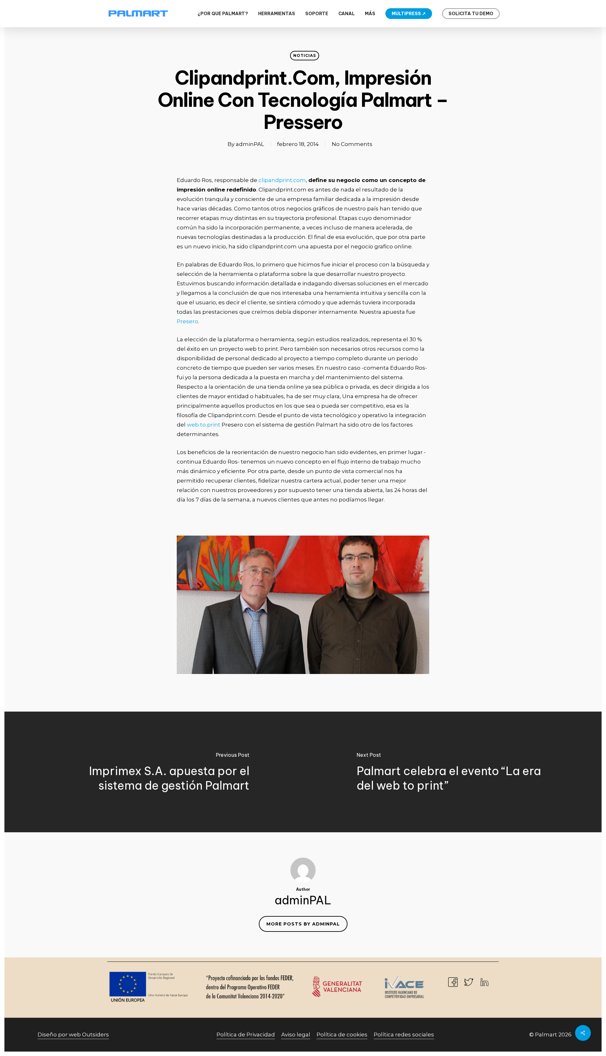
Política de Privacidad (246, 1034)
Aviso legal (295, 1034)
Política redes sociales (404, 1034)
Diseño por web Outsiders (73, 1034)
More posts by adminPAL (303, 924)
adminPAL (250, 144)
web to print (203, 425)
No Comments (352, 144)
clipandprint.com (282, 180)
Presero (187, 321)
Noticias (304, 55)
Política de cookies (342, 1034)
